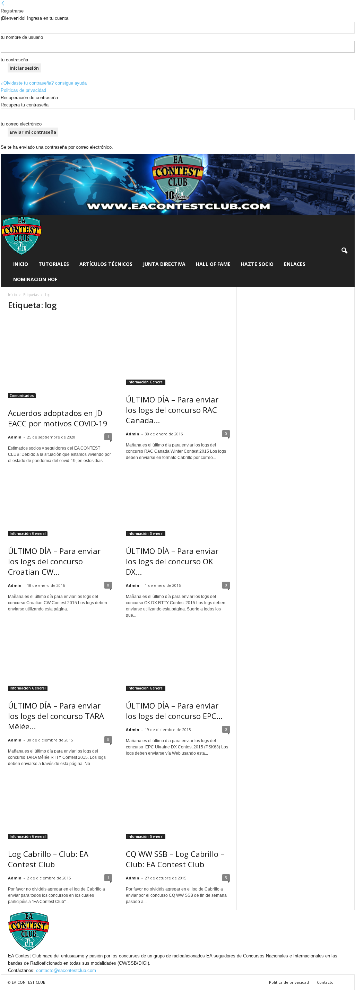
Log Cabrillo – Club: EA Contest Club (48, 859)
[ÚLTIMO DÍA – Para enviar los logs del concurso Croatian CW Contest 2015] (60, 502)
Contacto (325, 982)
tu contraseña (14, 59)
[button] (344, 251)
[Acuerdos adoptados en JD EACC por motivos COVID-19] (60, 358)
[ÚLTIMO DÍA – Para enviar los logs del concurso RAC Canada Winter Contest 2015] (178, 351)
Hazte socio (257, 264)
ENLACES (294, 264)
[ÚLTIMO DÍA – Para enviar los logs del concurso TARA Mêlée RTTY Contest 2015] (60, 657)
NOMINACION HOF (35, 279)
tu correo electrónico (21, 124)
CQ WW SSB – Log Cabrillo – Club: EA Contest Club (175, 859)
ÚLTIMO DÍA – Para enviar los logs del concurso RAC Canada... (172, 409)
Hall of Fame (213, 264)
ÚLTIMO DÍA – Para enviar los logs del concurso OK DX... (172, 561)
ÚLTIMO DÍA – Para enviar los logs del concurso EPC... (174, 710)
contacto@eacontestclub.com (66, 970)
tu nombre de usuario (22, 37)
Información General (146, 382)
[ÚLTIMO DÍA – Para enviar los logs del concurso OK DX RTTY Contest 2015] (178, 502)
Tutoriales (53, 264)
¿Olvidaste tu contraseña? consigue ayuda (44, 83)
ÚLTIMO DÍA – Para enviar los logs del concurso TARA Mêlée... (56, 715)
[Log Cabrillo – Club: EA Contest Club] (60, 805)
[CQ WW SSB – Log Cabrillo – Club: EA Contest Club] (178, 805)
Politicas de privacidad (23, 90)
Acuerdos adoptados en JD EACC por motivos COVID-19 (57, 418)
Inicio (20, 264)
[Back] (3, 3)
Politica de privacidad (289, 982)
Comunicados (22, 395)
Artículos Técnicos (105, 264)
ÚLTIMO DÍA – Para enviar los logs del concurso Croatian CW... (54, 561)
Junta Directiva (164, 264)
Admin (14, 437)
